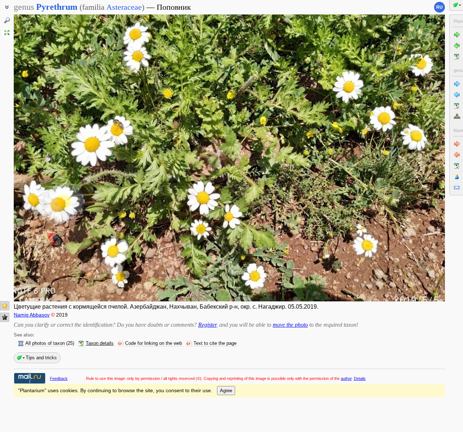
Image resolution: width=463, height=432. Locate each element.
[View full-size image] (7, 32)
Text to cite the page (215, 343)
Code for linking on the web (153, 343)
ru (439, 7)
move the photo (290, 325)
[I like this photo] (4, 305)
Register (207, 325)
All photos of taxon (45, 343)
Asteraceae (124, 7)
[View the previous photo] (59, 157)
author (346, 378)
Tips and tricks (41, 357)
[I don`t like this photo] (4, 317)
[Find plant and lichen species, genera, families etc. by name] (6, 20)
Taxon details (100, 343)
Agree (226, 390)
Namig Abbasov (32, 315)
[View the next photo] (400, 157)
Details (360, 378)
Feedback (59, 378)
